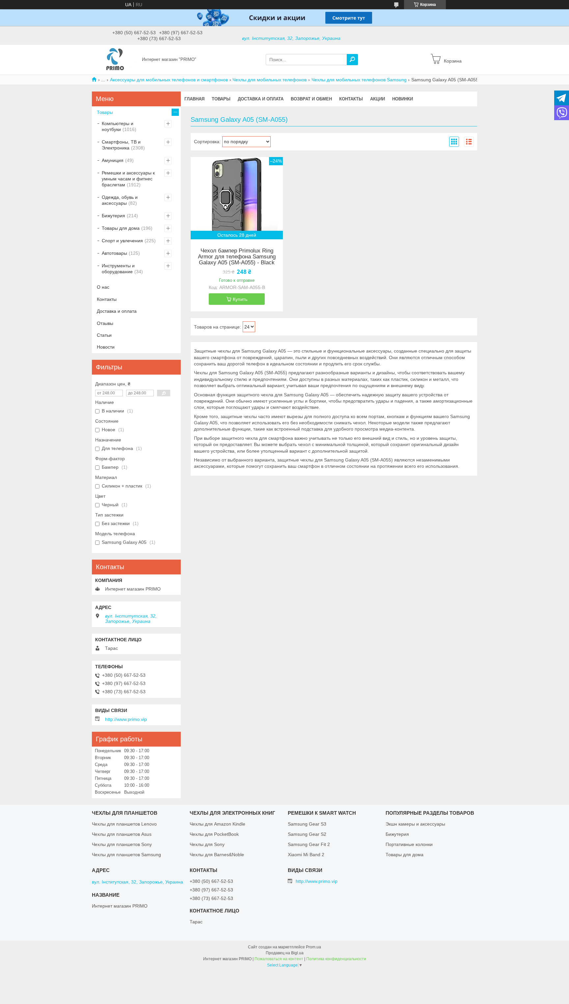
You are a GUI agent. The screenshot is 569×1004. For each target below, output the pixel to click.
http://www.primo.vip (126, 719)
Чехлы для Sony (207, 844)
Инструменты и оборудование (118, 268)
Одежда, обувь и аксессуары (120, 200)
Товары (221, 98)
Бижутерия (113, 215)
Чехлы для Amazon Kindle (217, 824)
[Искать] (352, 59)
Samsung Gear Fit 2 (309, 844)
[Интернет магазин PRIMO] (115, 59)
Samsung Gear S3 (307, 824)
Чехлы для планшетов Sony (122, 844)
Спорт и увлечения (122, 240)
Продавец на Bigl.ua (285, 953)
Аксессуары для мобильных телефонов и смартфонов (169, 79)
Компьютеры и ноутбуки (117, 126)
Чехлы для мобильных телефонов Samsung (359, 79)
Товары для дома (121, 228)
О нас (103, 287)
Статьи (104, 335)
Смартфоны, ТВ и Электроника (121, 144)
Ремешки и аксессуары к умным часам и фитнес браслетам (128, 178)
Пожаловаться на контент (279, 959)
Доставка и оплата (261, 98)
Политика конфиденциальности (336, 959)
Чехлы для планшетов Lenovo (124, 824)
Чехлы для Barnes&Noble (217, 854)
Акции (377, 98)
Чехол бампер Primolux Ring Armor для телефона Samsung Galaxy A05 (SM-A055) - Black (237, 257)
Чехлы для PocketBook (214, 834)
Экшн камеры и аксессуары (415, 824)
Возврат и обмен (311, 98)
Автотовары (114, 253)
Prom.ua (313, 947)
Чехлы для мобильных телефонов (269, 79)
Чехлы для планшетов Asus (121, 834)
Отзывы (105, 323)
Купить (240, 299)
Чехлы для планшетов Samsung (126, 854)
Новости (106, 347)
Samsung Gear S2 (307, 834)
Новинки (402, 98)
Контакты (351, 98)
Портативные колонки (409, 844)
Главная (194, 98)
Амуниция (112, 160)
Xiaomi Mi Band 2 (306, 854)
